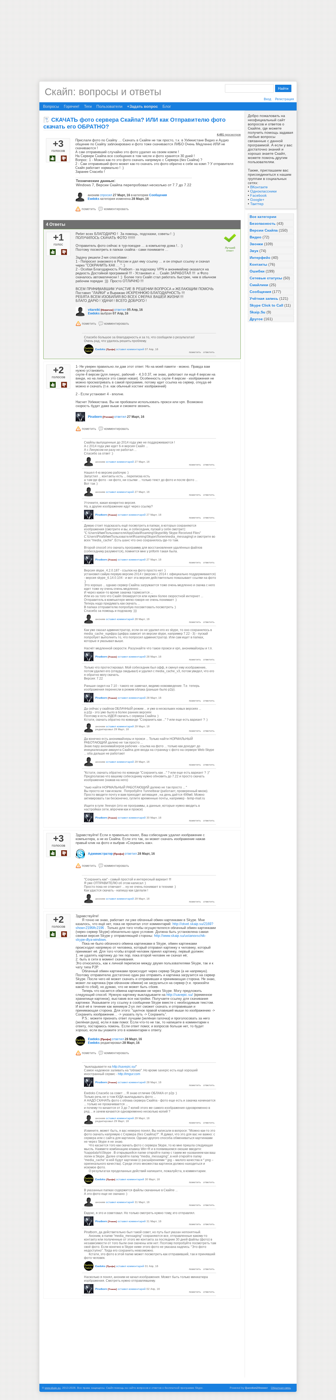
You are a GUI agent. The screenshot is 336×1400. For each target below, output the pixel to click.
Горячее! (71, 106)
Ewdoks (93, 199)
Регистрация (284, 99)
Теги (88, 106)
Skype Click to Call (266, 305)
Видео (255, 237)
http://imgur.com (129, 1074)
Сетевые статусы (266, 278)
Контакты (258, 264)
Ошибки (257, 271)
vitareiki (94, 310)
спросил (106, 195)
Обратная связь (281, 1387)
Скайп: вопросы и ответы (103, 91)
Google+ (257, 199)
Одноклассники (263, 191)
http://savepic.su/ (179, 995)
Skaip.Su (257, 312)
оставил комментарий (130, 349)
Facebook (258, 195)
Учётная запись (264, 298)
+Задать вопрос (142, 106)
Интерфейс (260, 257)
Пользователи (109, 106)
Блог (166, 106)
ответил (120, 310)
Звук (254, 251)
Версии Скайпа (264, 230)
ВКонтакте (259, 187)
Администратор (100, 854)
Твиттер (257, 204)
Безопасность (263, 223)
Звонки (256, 244)
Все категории (263, 217)
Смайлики (259, 285)
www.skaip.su (53, 1387)
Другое (256, 319)
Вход (267, 99)
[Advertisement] (168, 36)
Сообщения (260, 292)
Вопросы (51, 106)
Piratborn (95, 417)
